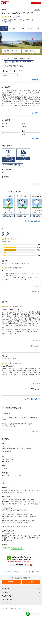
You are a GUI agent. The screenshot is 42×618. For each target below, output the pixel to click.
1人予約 (31, 582)
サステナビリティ (27, 608)
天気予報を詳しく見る (32, 221)
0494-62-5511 (11, 59)
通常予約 (11, 582)
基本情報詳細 (34, 79)
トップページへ (36, 3)
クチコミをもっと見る (32, 399)
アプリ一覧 (4, 608)
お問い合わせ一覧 (15, 608)
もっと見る (35, 113)
